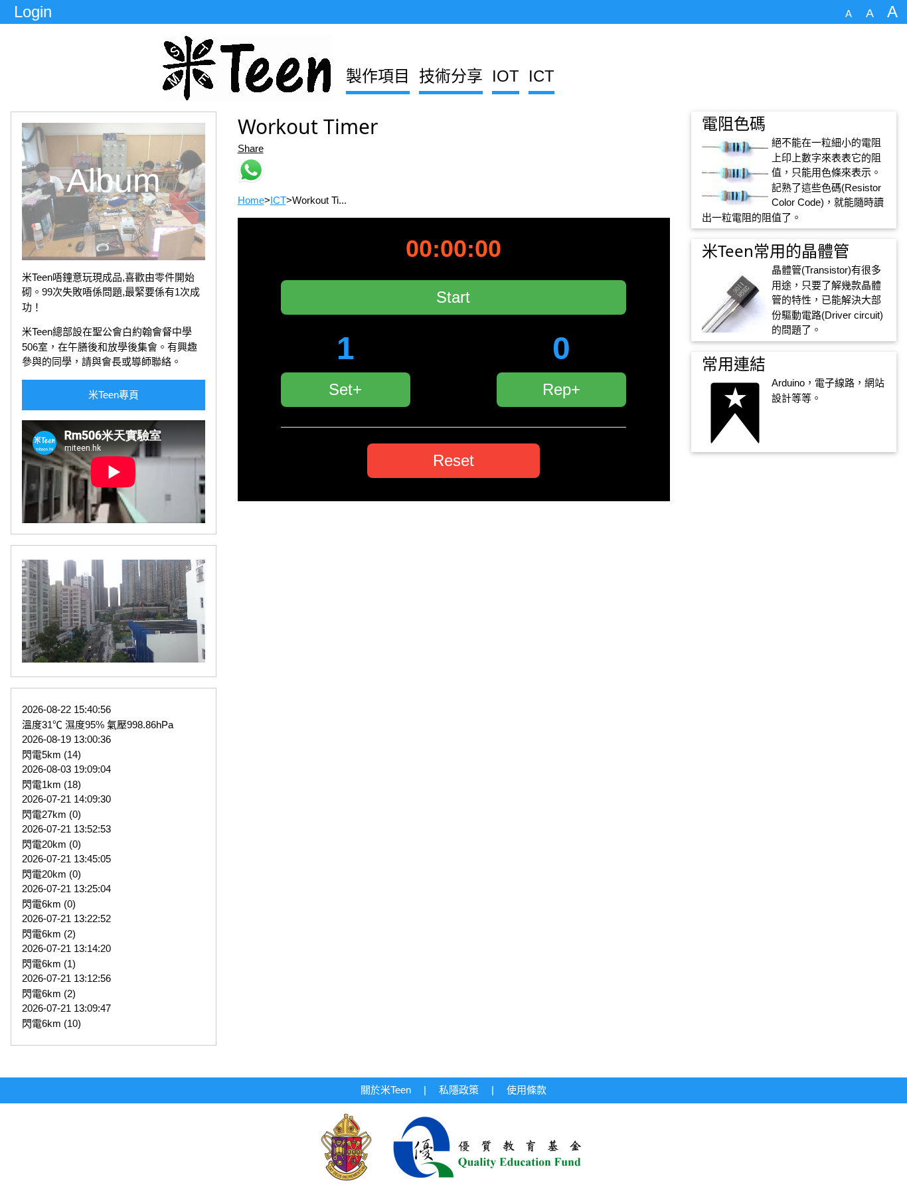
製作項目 (378, 76)
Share (251, 148)
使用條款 (526, 1089)
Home (251, 200)
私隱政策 (459, 1089)
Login (33, 12)
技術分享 (451, 76)
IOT (505, 76)
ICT (541, 76)
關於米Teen (386, 1089)
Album (113, 180)
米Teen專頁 (113, 394)
